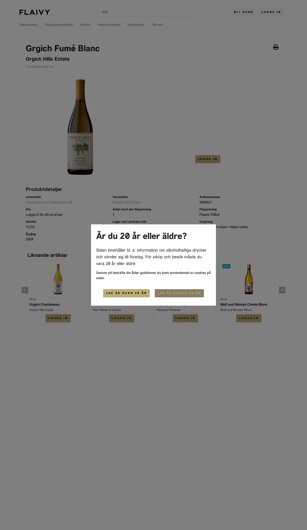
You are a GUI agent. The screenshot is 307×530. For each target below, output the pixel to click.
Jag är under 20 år (179, 293)
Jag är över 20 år (126, 293)
